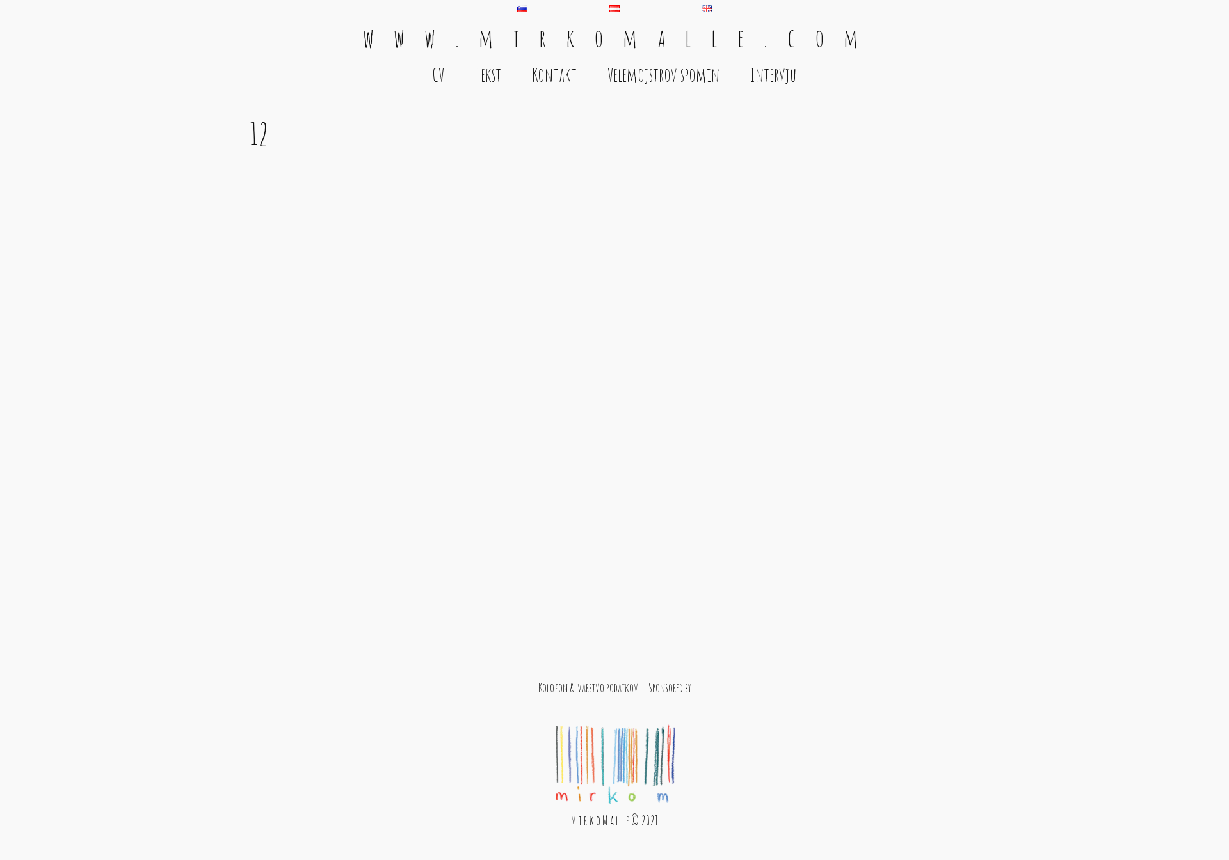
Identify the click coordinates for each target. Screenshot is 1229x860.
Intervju (773, 74)
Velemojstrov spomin (663, 74)
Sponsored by (669, 688)
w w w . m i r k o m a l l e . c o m (614, 37)
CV (438, 74)
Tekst (488, 74)
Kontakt (554, 74)
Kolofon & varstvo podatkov (588, 688)
